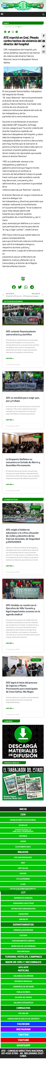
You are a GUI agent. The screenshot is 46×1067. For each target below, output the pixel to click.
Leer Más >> (10, 358)
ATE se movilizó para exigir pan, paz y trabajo (23, 399)
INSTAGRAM (23, 1029)
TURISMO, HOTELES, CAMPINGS (23, 957)
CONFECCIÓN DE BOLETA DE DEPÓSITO (23, 1018)
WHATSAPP (23, 1045)
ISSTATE (23, 873)
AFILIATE (23, 967)
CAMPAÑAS (8, 721)
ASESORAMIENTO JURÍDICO (23, 940)
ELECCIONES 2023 (23, 846)
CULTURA (23, 935)
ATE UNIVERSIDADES (23, 857)
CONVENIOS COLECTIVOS (23, 903)
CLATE (23, 884)
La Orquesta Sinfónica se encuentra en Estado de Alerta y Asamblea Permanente (23, 462)
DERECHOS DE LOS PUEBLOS (23, 946)
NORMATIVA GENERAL (23, 897)
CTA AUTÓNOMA (23, 878)
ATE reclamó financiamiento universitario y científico (21, 333)
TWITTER (23, 1035)
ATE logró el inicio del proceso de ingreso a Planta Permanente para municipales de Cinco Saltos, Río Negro (22, 687)
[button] (2, 14)
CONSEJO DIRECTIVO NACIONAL (23, 819)
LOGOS (23, 841)
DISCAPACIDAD (23, 951)
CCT (23, 892)
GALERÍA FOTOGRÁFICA (23, 1002)
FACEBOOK (23, 1024)
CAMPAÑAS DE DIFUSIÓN (23, 986)
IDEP (23, 862)
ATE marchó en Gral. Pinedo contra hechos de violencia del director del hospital (22, 40)
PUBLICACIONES (23, 992)
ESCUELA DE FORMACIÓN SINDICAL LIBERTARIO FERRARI (23, 889)
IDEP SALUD (23, 868)
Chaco (6, 23)
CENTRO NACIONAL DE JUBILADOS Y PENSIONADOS (23, 831)
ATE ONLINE (23, 1013)
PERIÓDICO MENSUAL (23, 981)
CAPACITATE (23, 914)
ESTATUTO (23, 825)
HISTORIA (23, 836)
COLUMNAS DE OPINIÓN (23, 975)
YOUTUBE (23, 1040)
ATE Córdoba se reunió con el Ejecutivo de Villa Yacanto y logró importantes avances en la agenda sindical (23, 609)
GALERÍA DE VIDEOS (23, 997)
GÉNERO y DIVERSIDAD (23, 930)
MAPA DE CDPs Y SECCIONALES (23, 962)
